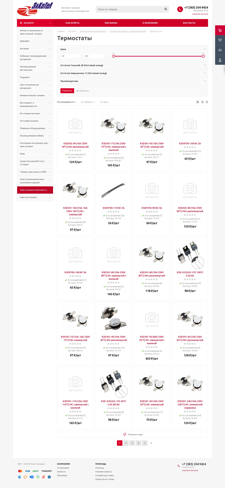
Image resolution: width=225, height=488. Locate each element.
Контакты (189, 23)
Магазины (111, 23)
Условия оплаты (103, 471)
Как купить (73, 23)
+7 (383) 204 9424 (196, 7)
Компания (63, 464)
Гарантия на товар (104, 479)
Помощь (100, 464)
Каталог (29, 23)
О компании (150, 23)
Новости (61, 471)
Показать (67, 90)
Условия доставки (104, 475)
